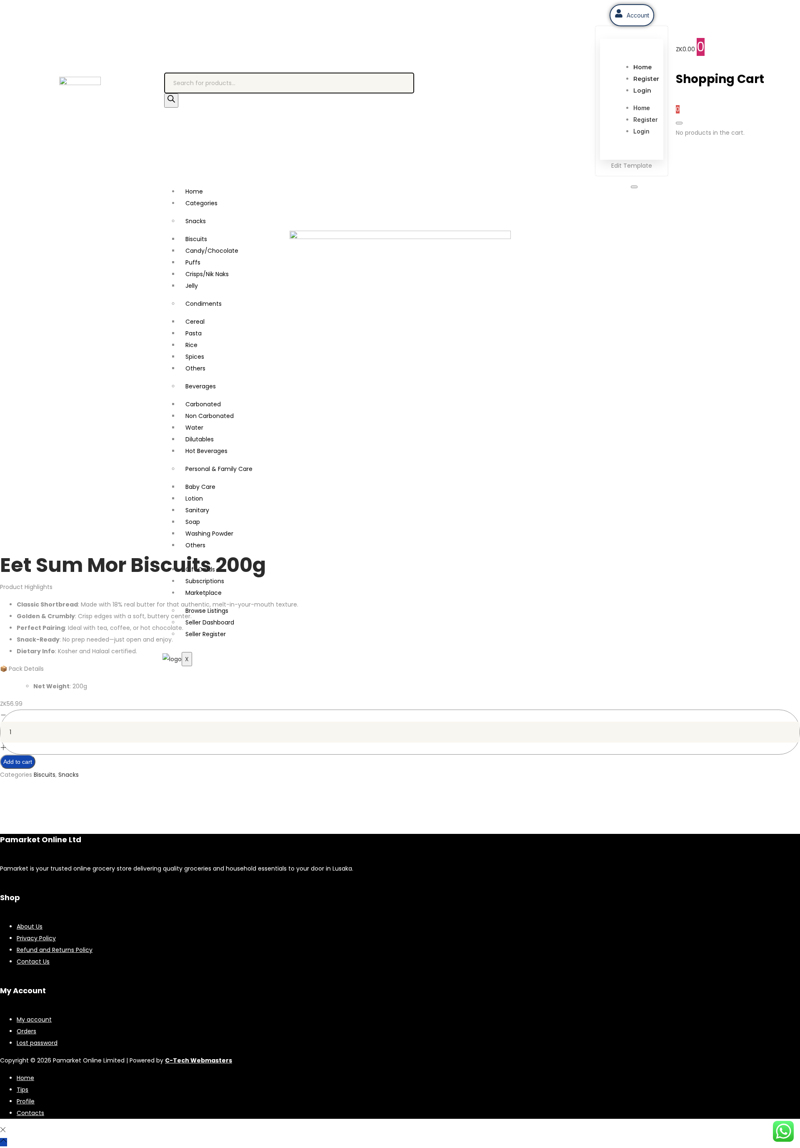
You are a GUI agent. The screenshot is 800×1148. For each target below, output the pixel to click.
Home (642, 67)
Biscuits (44, 774)
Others (195, 545)
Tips (22, 1089)
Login (642, 90)
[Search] (171, 100)
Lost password (37, 1043)
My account (34, 1019)
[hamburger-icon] (634, 187)
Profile (26, 1101)
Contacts (30, 1113)
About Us (29, 926)
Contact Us (33, 961)
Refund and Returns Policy (54, 950)
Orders (26, 1031)
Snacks (195, 221)
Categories (201, 203)
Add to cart (17, 761)
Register (646, 79)
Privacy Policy (36, 938)
